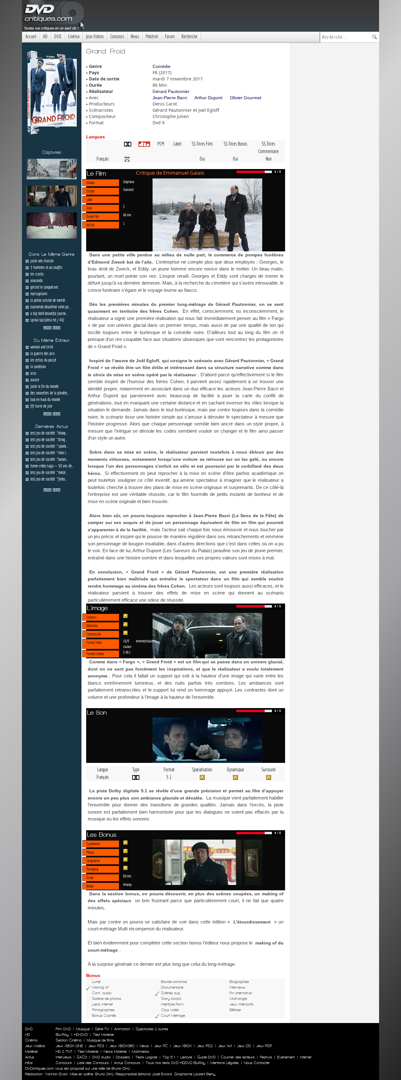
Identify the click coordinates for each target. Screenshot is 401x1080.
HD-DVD (81, 1034)
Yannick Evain (56, 1074)
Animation (122, 1029)
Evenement (286, 1057)
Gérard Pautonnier (171, 91)
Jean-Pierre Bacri (170, 97)
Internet (305, 1057)
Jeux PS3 (96, 1046)
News (135, 36)
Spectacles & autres (152, 1029)
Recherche (189, 36)
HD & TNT (64, 1051)
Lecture (186, 1057)
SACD (82, 1057)
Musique (83, 1029)
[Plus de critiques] (52, 327)
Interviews (63, 1057)
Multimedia (140, 1051)
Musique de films (100, 1040)
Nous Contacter (256, 1063)
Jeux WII (225, 1046)
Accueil (30, 36)
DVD (57, 36)
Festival (266, 1057)
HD (45, 36)
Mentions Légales (225, 1063)
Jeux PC (161, 1046)
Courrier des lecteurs (238, 1057)
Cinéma (73, 36)
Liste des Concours (93, 1063)
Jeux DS (244, 1046)
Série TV (102, 1029)
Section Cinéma (68, 1040)
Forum (170, 36)
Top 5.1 (169, 1057)
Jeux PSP (264, 1046)
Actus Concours (127, 1063)
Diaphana (128, 181)
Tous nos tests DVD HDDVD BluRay (175, 1063)
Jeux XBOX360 (121, 1046)
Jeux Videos (95, 36)
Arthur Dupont (208, 97)
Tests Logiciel (146, 1057)
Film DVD (63, 1029)
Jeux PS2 (205, 1046)
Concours (117, 36)
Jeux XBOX (182, 1046)
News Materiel (115, 1051)
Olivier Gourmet (245, 97)
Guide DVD (206, 1057)
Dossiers (123, 1057)
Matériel (152, 36)
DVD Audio (101, 1057)
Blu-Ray (62, 1034)
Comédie (161, 66)
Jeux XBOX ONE (69, 1046)
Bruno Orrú (104, 1074)
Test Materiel (103, 1034)
